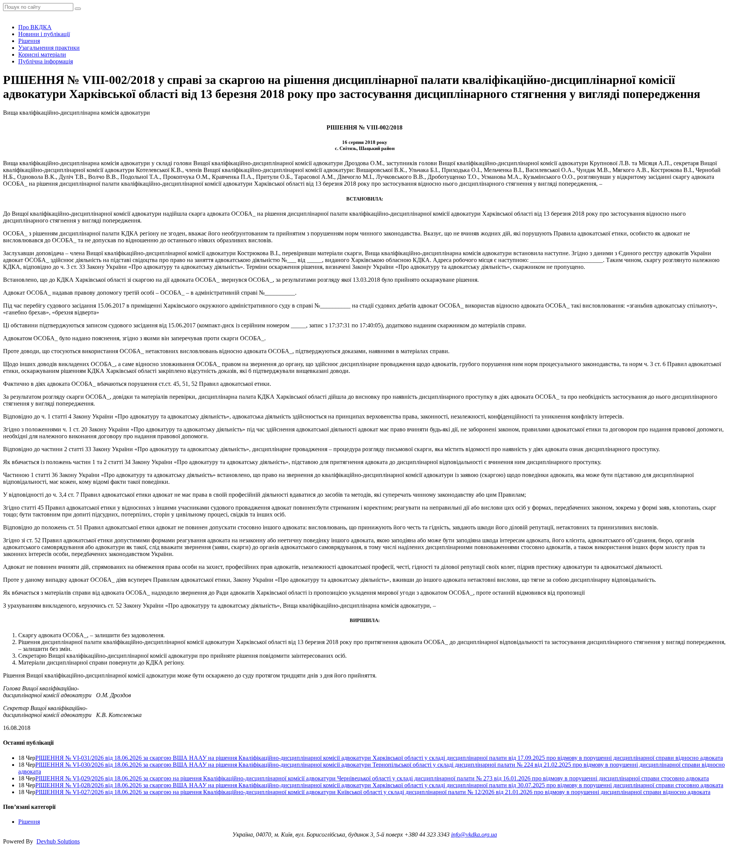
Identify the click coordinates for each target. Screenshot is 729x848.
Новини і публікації (44, 34)
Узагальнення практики (49, 47)
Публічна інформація (45, 61)
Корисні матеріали (42, 54)
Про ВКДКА (35, 27)
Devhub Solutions (58, 841)
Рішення (29, 41)
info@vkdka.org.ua (474, 834)
